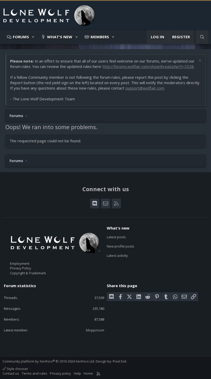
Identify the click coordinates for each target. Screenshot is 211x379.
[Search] (202, 37)
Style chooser (17, 368)
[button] (33, 37)
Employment (19, 263)
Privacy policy (60, 373)
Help (77, 373)
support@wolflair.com (144, 88)
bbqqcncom (95, 330)
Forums (21, 36)
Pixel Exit (119, 361)
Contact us (11, 373)
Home (88, 373)
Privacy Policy (20, 268)
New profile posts (120, 246)
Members (100, 36)
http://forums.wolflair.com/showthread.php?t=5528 (148, 66)
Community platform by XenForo (49, 361)
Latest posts (116, 237)
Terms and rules (34, 373)
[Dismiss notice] (199, 61)
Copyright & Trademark (28, 273)
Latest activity (117, 255)
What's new (59, 36)
